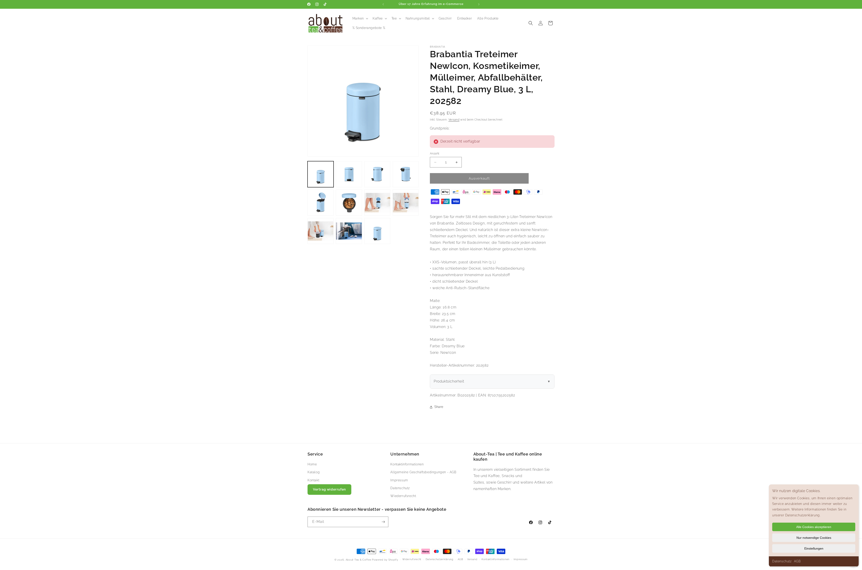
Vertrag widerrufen (329, 489)
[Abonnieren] (383, 522)
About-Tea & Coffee (358, 559)
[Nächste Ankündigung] (479, 4)
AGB (797, 561)
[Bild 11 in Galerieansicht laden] (377, 231)
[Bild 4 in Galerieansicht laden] (406, 174)
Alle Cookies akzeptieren (813, 527)
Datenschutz (782, 561)
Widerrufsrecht (411, 559)
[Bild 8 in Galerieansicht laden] (406, 202)
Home (312, 464)
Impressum (399, 480)
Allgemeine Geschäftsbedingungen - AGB (423, 472)
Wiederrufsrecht (403, 496)
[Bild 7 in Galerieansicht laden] (377, 202)
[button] (360, 18)
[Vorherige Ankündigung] (383, 4)
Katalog (314, 472)
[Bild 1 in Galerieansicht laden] (321, 174)
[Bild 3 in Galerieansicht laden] (377, 174)
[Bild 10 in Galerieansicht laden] (349, 231)
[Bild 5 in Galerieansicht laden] (321, 202)
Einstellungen (813, 548)
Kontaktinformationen (407, 464)
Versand (454, 119)
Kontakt (313, 480)
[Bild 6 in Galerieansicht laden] (349, 202)
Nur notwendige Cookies (813, 537)
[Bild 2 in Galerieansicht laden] (349, 174)
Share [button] (438, 407)
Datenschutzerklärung (439, 559)
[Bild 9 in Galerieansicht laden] (321, 231)
